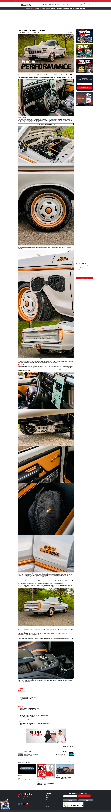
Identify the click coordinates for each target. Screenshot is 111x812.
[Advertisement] (55, 18)
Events (46, 4)
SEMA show (57, 74)
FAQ (46, 799)
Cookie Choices (85, 800)
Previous (69, 762)
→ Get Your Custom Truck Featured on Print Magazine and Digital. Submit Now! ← (79, 0)
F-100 (60, 369)
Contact (47, 797)
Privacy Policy (48, 806)
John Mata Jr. (22, 32)
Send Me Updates (84, 87)
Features (39, 4)
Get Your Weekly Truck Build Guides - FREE (46, 124)
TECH (43, 4)
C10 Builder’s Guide (52, 4)
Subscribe (59, 4)
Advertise (47, 795)
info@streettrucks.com (22, 800)
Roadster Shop (29, 366)
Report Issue (70, 800)
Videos (64, 4)
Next (72, 762)
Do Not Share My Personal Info (50, 801)
